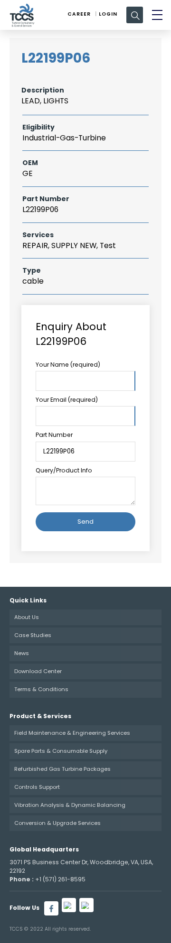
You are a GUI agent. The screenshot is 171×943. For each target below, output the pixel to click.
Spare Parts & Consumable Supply (60, 751)
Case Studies (32, 635)
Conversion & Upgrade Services (57, 823)
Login (108, 14)
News (21, 653)
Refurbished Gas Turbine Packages (62, 769)
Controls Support (37, 787)
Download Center (38, 671)
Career (79, 14)
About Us (26, 617)
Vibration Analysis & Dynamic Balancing (69, 805)
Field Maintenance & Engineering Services (72, 733)
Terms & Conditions (41, 689)
